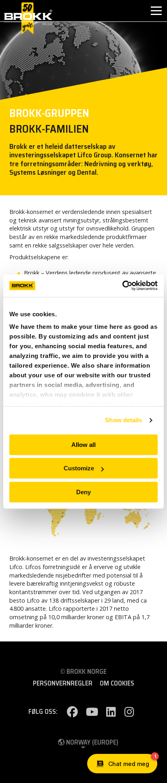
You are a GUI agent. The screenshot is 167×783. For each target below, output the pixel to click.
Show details (123, 420)
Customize (79, 468)
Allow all (83, 444)
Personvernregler (62, 683)
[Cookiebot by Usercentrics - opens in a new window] (122, 285)
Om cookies (117, 683)
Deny (83, 492)
